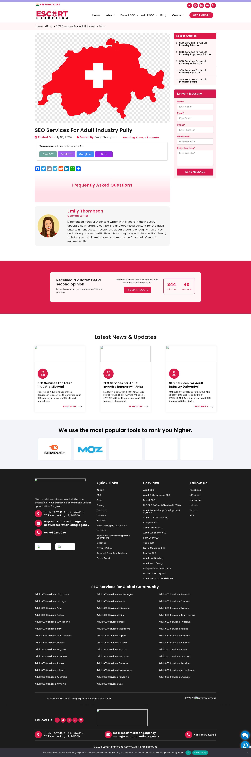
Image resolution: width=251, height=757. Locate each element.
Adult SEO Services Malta (111, 601)
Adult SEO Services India (110, 614)
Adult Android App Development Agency (161, 511)
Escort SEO (127, 15)
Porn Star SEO (151, 537)
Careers (101, 515)
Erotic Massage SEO (154, 547)
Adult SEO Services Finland (49, 642)
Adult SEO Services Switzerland (52, 621)
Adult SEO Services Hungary (174, 635)
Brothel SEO (149, 553)
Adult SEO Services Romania (51, 656)
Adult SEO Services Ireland (49, 670)
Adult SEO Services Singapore (113, 628)
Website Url (183, 136)
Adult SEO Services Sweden (174, 663)
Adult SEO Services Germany (113, 656)
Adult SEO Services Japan (111, 635)
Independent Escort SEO (157, 568)
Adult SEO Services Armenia (50, 683)
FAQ (99, 494)
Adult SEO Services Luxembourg (115, 670)
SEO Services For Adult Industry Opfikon (193, 71)
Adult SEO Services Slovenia (174, 594)
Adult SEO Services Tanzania (113, 676)
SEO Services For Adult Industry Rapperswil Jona (195, 53)
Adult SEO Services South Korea (177, 614)
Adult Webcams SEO (155, 532)
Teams (194, 510)
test (146, 704)
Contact (178, 15)
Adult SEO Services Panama (174, 601)
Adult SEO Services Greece (174, 607)
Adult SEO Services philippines (52, 594)
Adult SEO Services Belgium (50, 649)
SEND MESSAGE (195, 172)
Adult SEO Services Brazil (111, 621)
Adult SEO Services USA (110, 683)
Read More (70, 406)
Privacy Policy (104, 547)
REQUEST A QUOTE (137, 289)
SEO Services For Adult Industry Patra (193, 80)
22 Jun (43, 374)
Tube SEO (148, 542)
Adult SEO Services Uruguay (174, 676)
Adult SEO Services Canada (112, 663)
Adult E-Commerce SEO (156, 494)
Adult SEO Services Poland (173, 628)
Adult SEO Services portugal (51, 601)
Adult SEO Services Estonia (112, 642)
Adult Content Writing (155, 517)
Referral (101, 530)
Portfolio (102, 520)
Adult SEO (148, 15)
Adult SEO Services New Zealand (53, 635)
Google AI (85, 154)
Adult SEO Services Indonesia (113, 607)
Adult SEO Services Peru (48, 607)
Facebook (195, 489)
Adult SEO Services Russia (49, 663)
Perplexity (67, 154)
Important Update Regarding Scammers (113, 536)
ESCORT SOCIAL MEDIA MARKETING (162, 505)
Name (180, 102)
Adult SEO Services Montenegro (115, 594)
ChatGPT (48, 154)
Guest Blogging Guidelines (112, 525)
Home (96, 15)
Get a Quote (201, 15)
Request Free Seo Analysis (112, 553)
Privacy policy (200, 752)
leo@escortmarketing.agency (64, 521)
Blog (163, 15)
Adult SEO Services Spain (173, 649)
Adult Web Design (153, 563)
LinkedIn (194, 505)
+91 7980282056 (50, 4)
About (110, 15)
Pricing (100, 505)
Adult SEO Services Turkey (49, 614)
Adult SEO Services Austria (112, 649)
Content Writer (77, 215)
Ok (188, 752)
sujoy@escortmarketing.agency (66, 525)
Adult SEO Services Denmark (175, 656)
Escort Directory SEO (154, 573)
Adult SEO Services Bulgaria (174, 642)
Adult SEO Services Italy (48, 628)
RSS (192, 515)
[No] (247, 752)
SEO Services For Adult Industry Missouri (193, 44)
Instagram (196, 500)
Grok (104, 154)
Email (180, 113)
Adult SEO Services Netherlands (176, 670)
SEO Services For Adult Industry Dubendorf (193, 62)
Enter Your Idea (186, 148)
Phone (181, 125)
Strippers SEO (151, 522)
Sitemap (102, 542)
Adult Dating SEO (152, 527)
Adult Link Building (153, 558)
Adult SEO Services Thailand (174, 621)
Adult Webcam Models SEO (158, 578)
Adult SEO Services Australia (51, 676)
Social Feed (103, 558)
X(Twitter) (195, 494)
